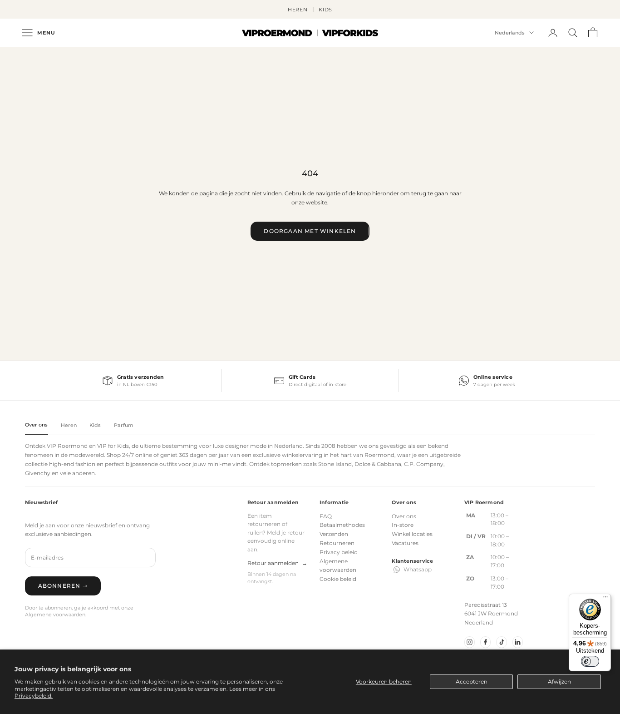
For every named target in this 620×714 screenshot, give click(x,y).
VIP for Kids (113, 445)
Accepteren (471, 681)
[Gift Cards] (310, 380)
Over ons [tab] (36, 424)
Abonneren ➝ (63, 585)
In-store (402, 524)
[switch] (590, 661)
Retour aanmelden (277, 563)
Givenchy (37, 473)
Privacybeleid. (34, 695)
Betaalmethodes (342, 524)
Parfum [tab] (124, 425)
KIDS (326, 9)
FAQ (326, 516)
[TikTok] (501, 642)
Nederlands (510, 33)
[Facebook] (485, 642)
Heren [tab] (69, 425)
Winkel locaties (412, 534)
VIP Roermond (67, 445)
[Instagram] (469, 642)
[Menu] (605, 599)
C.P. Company (423, 464)
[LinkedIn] (517, 642)
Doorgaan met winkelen (310, 231)
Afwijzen (559, 681)
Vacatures (405, 543)
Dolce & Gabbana (377, 464)
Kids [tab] (95, 425)
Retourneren (337, 543)
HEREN (298, 9)
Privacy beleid (339, 552)
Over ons (404, 516)
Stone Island (335, 464)
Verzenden (334, 534)
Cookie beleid (338, 578)
